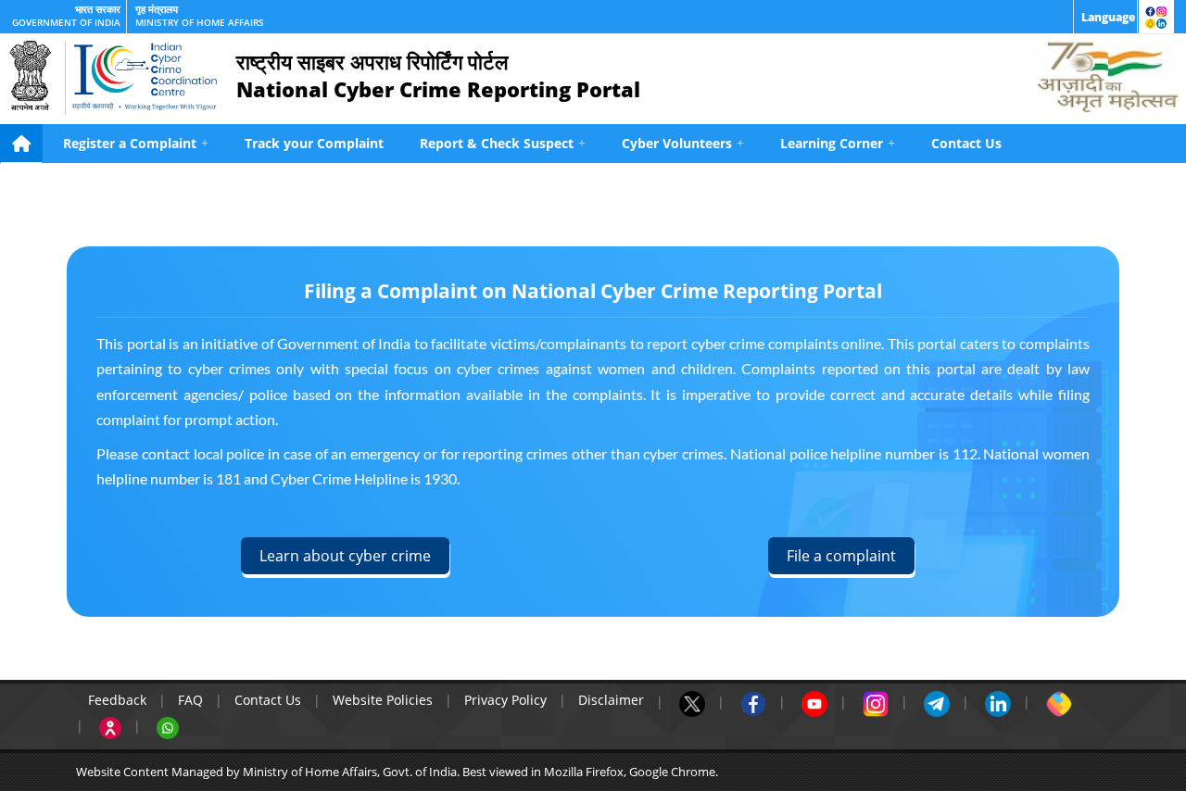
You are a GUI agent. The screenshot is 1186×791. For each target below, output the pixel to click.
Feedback (117, 700)
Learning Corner (837, 143)
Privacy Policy (505, 700)
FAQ (190, 700)
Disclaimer (611, 700)
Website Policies (383, 700)
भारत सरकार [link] (97, 9)
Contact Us (966, 143)
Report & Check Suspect (503, 143)
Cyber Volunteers (683, 143)
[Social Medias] (1156, 16)
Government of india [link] (66, 23)
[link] (1105, 16)
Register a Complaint (135, 143)
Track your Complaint (314, 143)
